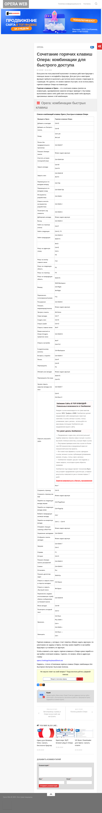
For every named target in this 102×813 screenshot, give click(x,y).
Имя (41, 779)
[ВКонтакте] (38, 685)
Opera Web (15, 3)
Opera (40, 47)
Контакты (87, 4)
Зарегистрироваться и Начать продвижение (74, 481)
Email (69, 779)
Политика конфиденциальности (69, 4)
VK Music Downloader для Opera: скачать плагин (83, 742)
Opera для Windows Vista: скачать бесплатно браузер (44, 742)
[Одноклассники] (41, 685)
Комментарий (44, 765)
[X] (43, 685)
